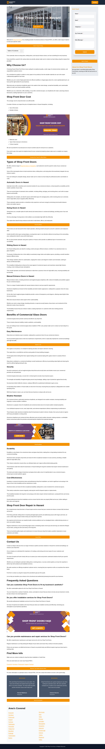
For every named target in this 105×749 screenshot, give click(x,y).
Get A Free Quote (38, 700)
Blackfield (11, 731)
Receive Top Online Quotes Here (38, 668)
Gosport (26, 664)
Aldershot (41, 728)
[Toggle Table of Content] (20, 51)
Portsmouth (21, 664)
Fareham (31, 664)
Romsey (41, 719)
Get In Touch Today (38, 45)
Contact (95, 2)
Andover (41, 732)
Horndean (15, 664)
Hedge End (11, 728)
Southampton (11, 735)
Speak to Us (38, 344)
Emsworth (9, 664)
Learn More (38, 537)
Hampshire (41, 726)
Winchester (41, 712)
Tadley (40, 739)
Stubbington (11, 724)
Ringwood (41, 737)
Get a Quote (37, 26)
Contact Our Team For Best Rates (38, 157)
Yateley (41, 735)
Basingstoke (42, 723)
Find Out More (38, 224)
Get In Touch (85, 61)
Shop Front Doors (17, 39)
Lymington (41, 721)
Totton (40, 716)
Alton (40, 714)
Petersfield (11, 726)
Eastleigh (10, 733)
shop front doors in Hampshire (28, 165)
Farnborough (42, 730)
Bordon (10, 738)
